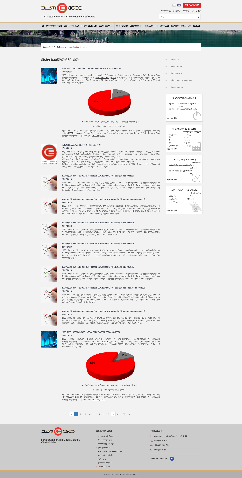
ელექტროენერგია (54, 26)
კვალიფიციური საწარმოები (128, 26)
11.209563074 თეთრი (72, 133)
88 (124, 414)
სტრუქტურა (176, 73)
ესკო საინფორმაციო (181, 80)
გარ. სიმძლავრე (71, 26)
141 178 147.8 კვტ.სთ (106, 341)
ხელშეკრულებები (150, 26)
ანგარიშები (177, 87)
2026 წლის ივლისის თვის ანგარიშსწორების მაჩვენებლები (91, 69)
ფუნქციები (176, 66)
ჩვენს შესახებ (194, 26)
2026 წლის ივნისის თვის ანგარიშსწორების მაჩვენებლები (91, 332)
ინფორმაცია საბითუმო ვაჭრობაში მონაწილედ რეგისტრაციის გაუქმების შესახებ (103, 199)
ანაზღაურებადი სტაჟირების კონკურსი (82, 145)
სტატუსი (175, 59)
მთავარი (47, 47)
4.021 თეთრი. (98, 136)
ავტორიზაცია (192, 5)
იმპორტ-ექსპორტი (89, 26)
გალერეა (177, 11)
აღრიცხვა (164, 26)
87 (118, 414)
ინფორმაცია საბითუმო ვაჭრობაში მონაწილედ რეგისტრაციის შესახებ (98, 176)
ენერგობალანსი (106, 26)
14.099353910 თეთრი (72, 397)
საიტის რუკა (166, 11)
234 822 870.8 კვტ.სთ (106, 77)
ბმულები (187, 11)
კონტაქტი (196, 11)
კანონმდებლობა (178, 26)
